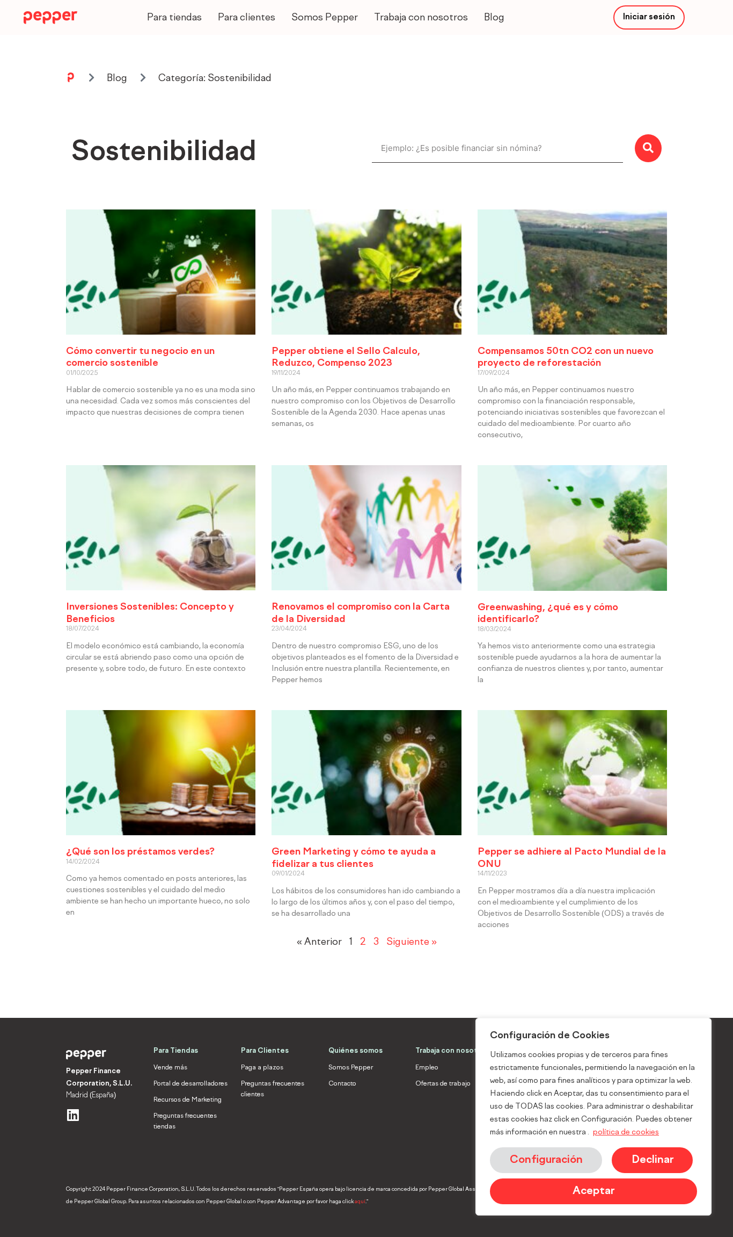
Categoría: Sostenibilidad (215, 78)
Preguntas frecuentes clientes (272, 1089)
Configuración (546, 1160)
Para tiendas (174, 18)
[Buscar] (648, 148)
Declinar (652, 1160)
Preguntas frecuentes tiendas (185, 1121)
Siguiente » (411, 942)
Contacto (342, 1084)
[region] (593, 1117)
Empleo (426, 1068)
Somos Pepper (324, 18)
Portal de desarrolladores (190, 1084)
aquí (360, 1201)
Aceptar (593, 1191)
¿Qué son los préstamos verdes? (140, 852)
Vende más (170, 1068)
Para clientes (246, 18)
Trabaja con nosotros (421, 18)
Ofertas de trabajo (443, 1084)
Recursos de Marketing (187, 1100)
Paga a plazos (262, 1068)
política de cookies (626, 1132)
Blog (494, 18)
